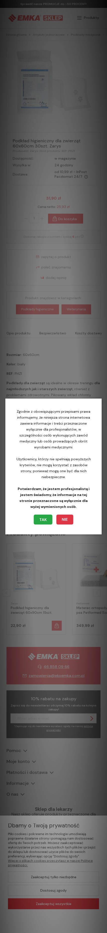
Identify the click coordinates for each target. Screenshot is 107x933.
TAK (43, 519)
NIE (65, 519)
